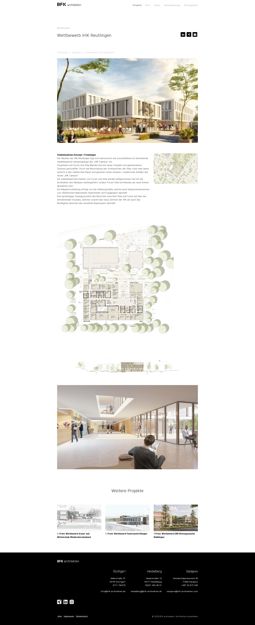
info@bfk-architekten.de (113, 591)
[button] (183, 34)
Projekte (137, 5)
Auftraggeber (191, 5)
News (157, 5)
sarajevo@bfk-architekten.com (182, 591)
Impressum (69, 616)
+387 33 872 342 (189, 585)
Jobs (59, 616)
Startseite (62, 52)
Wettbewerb (63, 28)
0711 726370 (119, 585)
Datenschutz (82, 616)
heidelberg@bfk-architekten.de (146, 591)
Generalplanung (172, 5)
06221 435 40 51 (153, 585)
